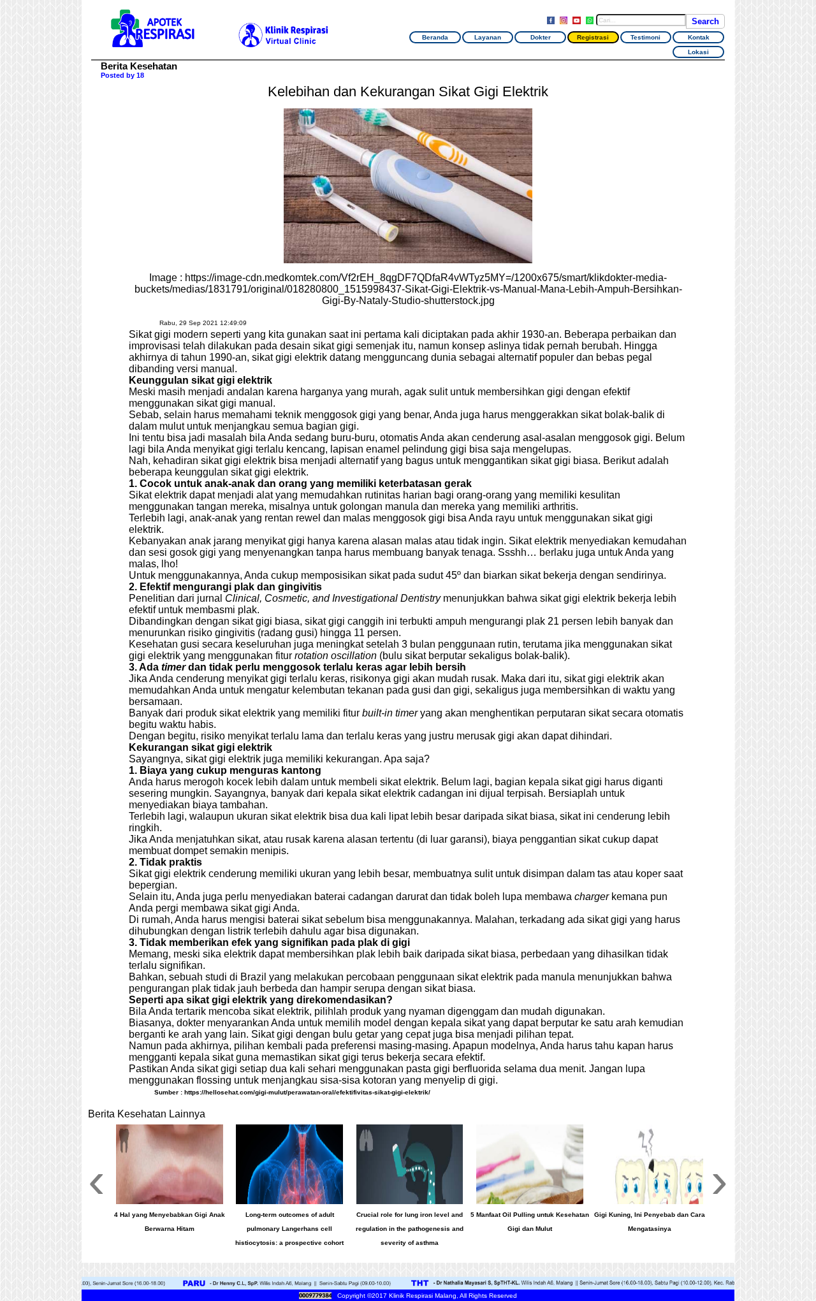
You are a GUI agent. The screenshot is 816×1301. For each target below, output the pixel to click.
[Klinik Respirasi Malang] (152, 41)
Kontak (699, 37)
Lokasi (698, 51)
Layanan (487, 37)
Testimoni (645, 37)
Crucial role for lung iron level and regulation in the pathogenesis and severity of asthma (409, 1228)
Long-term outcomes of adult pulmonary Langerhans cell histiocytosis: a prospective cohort (289, 1228)
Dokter (540, 37)
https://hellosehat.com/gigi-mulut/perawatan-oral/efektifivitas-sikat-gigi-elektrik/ (307, 1092)
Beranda (435, 37)
